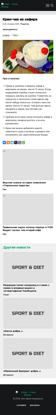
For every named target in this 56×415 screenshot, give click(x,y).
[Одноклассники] (8, 142)
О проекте (21, 405)
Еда (4, 189)
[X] (15, 142)
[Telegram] (12, 142)
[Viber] (19, 142)
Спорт (6, 295)
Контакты (35, 405)
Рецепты (25, 24)
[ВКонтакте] (4, 142)
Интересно (8, 335)
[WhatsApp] (23, 142)
